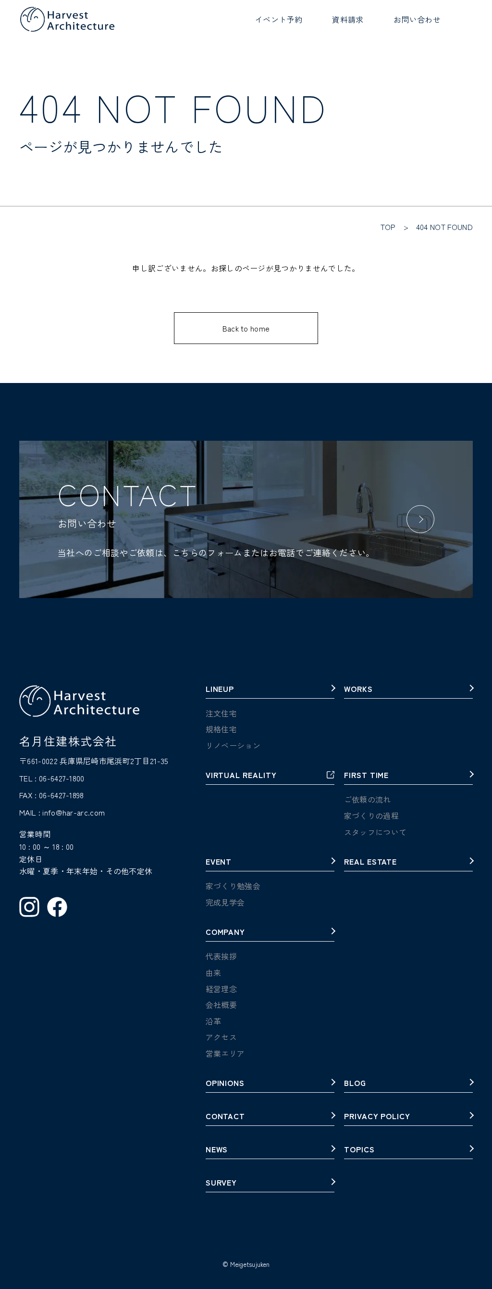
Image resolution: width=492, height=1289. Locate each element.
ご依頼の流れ (367, 799)
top (388, 226)
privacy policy (377, 1117)
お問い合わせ (417, 19)
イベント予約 (278, 19)
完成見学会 (225, 902)
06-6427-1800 (62, 778)
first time (366, 775)
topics (359, 1150)
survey (221, 1183)
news (217, 1150)
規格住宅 (221, 729)
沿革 (213, 1021)
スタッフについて (375, 832)
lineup (220, 689)
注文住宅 (221, 713)
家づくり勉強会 (233, 886)
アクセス (221, 1037)
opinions (225, 1083)
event (219, 862)
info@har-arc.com (73, 812)
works (358, 689)
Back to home (246, 328)
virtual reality (241, 775)
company (226, 932)
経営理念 (221, 989)
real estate (370, 862)
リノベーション (233, 745)
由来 (213, 972)
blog (355, 1083)
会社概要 (221, 1004)
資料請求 (347, 19)
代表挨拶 (221, 956)
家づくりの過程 (371, 815)
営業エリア (225, 1053)
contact (226, 1117)
